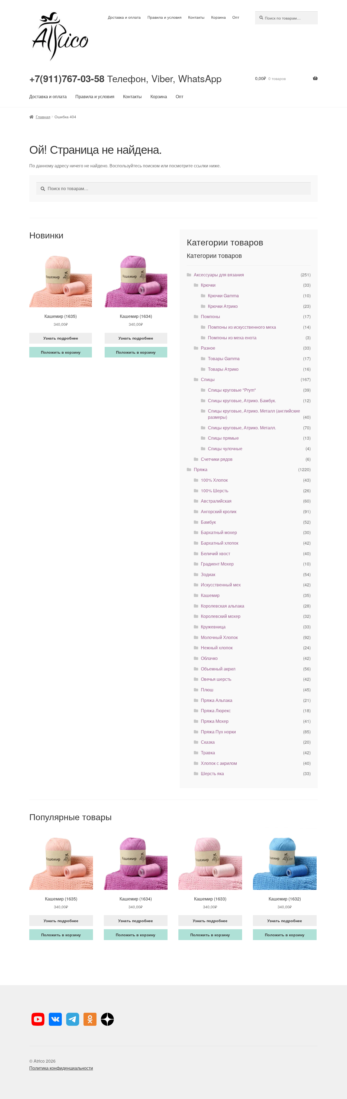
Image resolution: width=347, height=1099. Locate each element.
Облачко (209, 658)
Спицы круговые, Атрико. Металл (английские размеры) (254, 414)
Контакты (196, 17)
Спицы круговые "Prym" (232, 390)
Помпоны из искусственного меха (242, 327)
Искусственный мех (221, 585)
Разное (208, 348)
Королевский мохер (220, 616)
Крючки (208, 285)
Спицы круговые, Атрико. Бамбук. (242, 400)
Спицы (208, 379)
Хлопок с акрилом (219, 763)
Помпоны (210, 316)
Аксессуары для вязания (219, 274)
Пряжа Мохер (215, 721)
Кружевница (213, 627)
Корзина (218, 17)
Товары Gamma (224, 358)
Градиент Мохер (217, 564)
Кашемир (210, 595)
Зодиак (208, 574)
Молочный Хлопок (219, 637)
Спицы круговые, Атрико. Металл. (242, 427)
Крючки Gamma (223, 295)
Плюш (207, 689)
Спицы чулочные (225, 448)
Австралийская (216, 501)
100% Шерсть (214, 490)
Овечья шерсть (216, 679)
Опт (235, 17)
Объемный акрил (218, 669)
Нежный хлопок (217, 647)
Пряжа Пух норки (218, 732)
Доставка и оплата (124, 17)
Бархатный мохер (219, 532)
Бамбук (208, 522)
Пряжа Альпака (216, 700)
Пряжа (200, 469)
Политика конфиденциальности (61, 1068)
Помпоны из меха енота (232, 337)
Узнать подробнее (60, 338)
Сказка (208, 742)
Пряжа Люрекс (216, 710)
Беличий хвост (215, 553)
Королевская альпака (222, 606)
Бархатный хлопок (219, 543)
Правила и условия (164, 17)
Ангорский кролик (218, 511)
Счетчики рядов (217, 459)
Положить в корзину (61, 352)
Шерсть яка (212, 773)
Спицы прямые (223, 438)
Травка (208, 752)
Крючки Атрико (223, 306)
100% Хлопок (214, 480)
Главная (43, 116)
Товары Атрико (223, 369)
